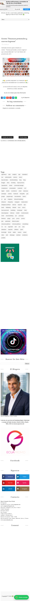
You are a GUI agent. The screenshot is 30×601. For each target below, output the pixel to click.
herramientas (18, 196)
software (16, 229)
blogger (3, 182)
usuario (19, 232)
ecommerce (14, 191)
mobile (17, 213)
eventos (10, 193)
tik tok (9, 232)
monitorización (24, 213)
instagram (17, 202)
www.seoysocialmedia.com (7, 520)
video (2, 235)
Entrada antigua (23, 137)
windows (18, 235)
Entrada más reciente (7, 137)
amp (9, 174)
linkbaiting (8, 207)
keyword (20, 204)
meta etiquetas (4, 213)
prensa (23, 218)
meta (25, 210)
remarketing (25, 224)
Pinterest (3, 218)
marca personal (5, 210)
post (13, 218)
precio (17, 218)
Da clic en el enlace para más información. (15, 93)
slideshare (3, 229)
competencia (4, 188)
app (19, 174)
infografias (10, 202)
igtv (5, 199)
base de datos (4, 180)
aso (2, 177)
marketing (13, 210)
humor (24, 196)
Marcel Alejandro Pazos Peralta (8, 501)
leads (2, 207)
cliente (10, 185)
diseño (7, 191)
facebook (16, 193)
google (3, 196)
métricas (12, 213)
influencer (3, 202)
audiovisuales (8, 177)
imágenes (10, 199)
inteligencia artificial (5, 204)
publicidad (7, 221)
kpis (25, 204)
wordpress (24, 235)
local (19, 207)
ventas (24, 232)
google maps (10, 196)
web (7, 235)
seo (19, 226)
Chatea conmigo (22, 597)
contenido (20, 188)
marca (23, 207)
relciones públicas (16, 224)
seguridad (10, 226)
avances (15, 177)
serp (23, 226)
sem (16, 226)
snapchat (10, 229)
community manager (19, 185)
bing (20, 180)
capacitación (4, 185)
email (20, 191)
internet (14, 204)
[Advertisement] (15, 156)
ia (1, 199)
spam (21, 229)
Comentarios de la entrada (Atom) (16, 140)
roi (2, 226)
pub (2, 221)
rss (5, 226)
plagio (8, 218)
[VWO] (6, 9)
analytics (14, 174)
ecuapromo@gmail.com (8, 506)
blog (24, 180)
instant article (24, 202)
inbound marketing (18, 199)
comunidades (12, 188)
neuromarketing (9, 215)
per (16, 215)
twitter (14, 232)
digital (2, 191)
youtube (3, 237)
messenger (19, 210)
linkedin (14, 207)
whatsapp (12, 235)
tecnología (3, 232)
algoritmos (3, 174)
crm (25, 188)
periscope (21, 215)
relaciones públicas (5, 224)
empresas (25, 191)
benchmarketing (13, 180)
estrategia (3, 193)
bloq (8, 182)
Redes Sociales (15, 221)
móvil (2, 215)
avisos (20, 177)
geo (27, 193)
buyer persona (20, 182)
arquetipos (24, 174)
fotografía (22, 193)
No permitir (17, 9)
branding (13, 182)
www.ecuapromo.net (15, 504)
